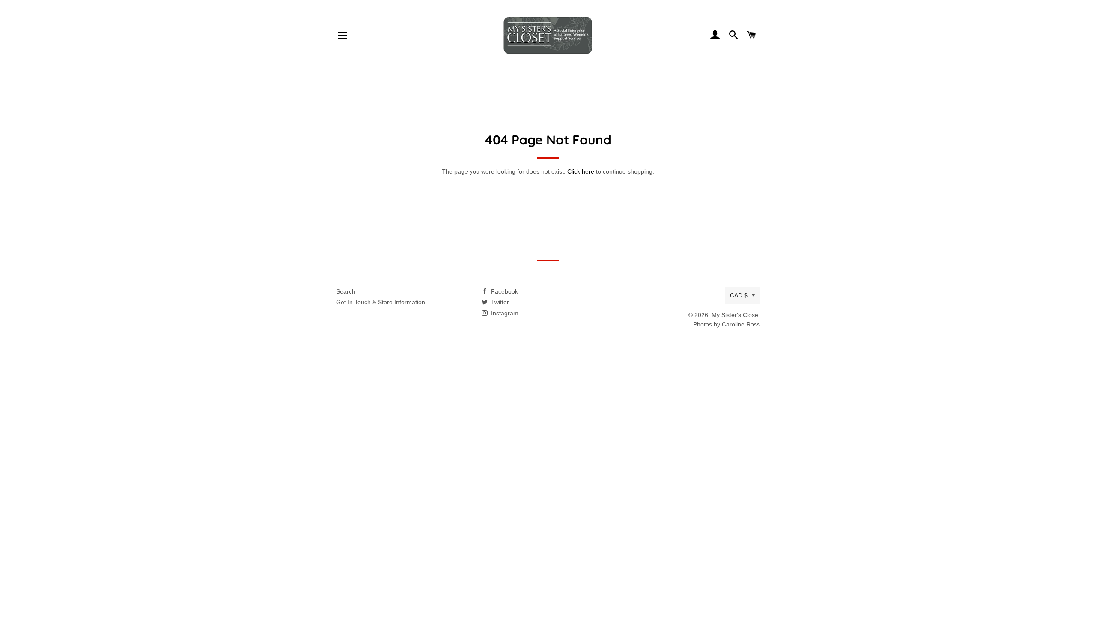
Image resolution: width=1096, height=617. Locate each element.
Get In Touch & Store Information (380, 302)
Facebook (503, 291)
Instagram (503, 313)
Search (345, 291)
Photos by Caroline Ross (726, 324)
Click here (580, 171)
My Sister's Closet (736, 314)
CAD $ (739, 295)
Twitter (499, 302)
